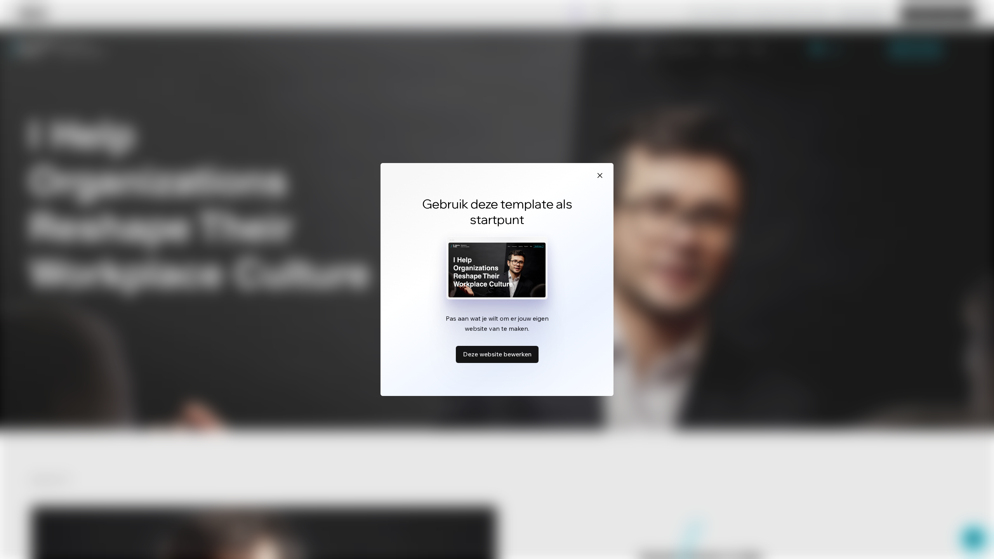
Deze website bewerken (497, 354)
